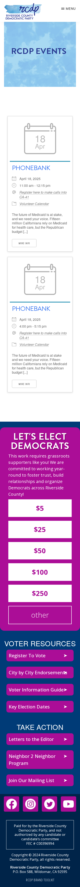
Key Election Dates (29, 706)
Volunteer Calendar (34, 203)
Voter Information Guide (36, 689)
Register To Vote (27, 655)
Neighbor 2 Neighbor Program (32, 759)
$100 (40, 572)
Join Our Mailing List (31, 780)
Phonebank (31, 168)
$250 (40, 593)
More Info (24, 243)
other (40, 615)
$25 (40, 529)
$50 (40, 550)
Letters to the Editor (31, 739)
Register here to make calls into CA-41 (43, 194)
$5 (40, 508)
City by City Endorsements (38, 672)
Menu (71, 9)
